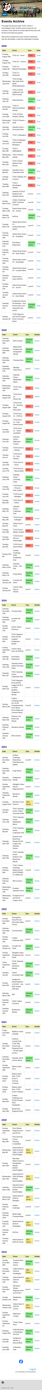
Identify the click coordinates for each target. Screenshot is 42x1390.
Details (39, 55)
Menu (5, 14)
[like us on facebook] (21, 1362)
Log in (33, 1369)
